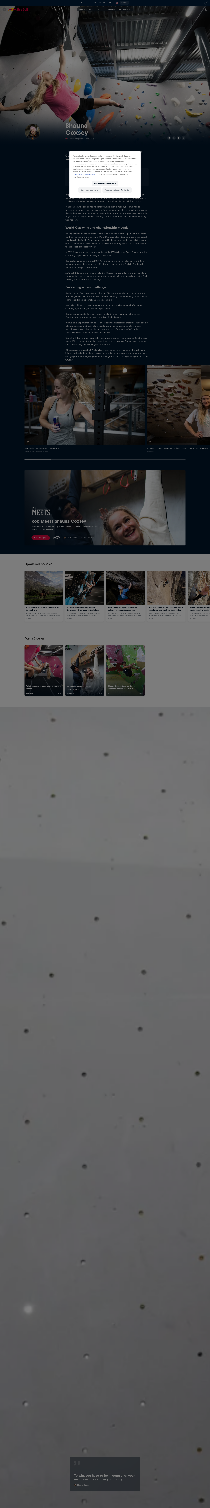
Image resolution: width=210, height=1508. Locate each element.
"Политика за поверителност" (86, 174)
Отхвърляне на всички (90, 190)
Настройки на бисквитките (105, 183)
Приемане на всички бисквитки (117, 190)
